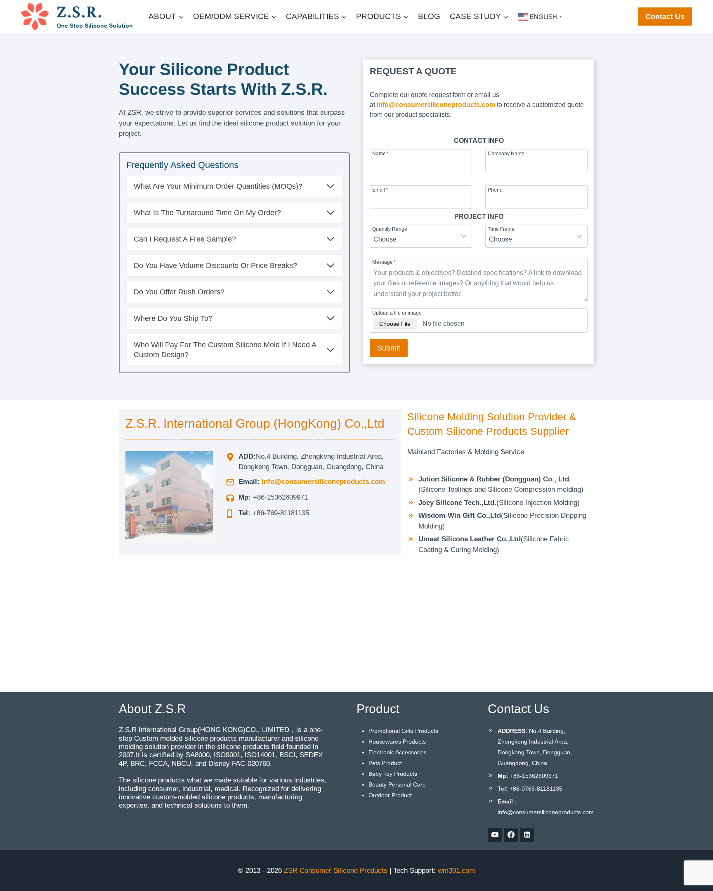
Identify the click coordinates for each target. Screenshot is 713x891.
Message (384, 262)
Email (380, 189)
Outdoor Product (390, 795)
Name (380, 153)
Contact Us (665, 16)
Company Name (506, 153)
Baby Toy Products (392, 773)
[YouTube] (495, 835)
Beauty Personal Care (397, 784)
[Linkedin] (527, 835)
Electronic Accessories (397, 752)
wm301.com (456, 870)
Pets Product (385, 763)
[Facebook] (511, 835)
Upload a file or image (397, 312)
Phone (495, 189)
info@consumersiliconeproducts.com (436, 104)
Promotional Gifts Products (403, 730)
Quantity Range (389, 229)
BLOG (429, 16)
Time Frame (501, 229)
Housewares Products (397, 741)
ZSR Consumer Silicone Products (335, 870)
